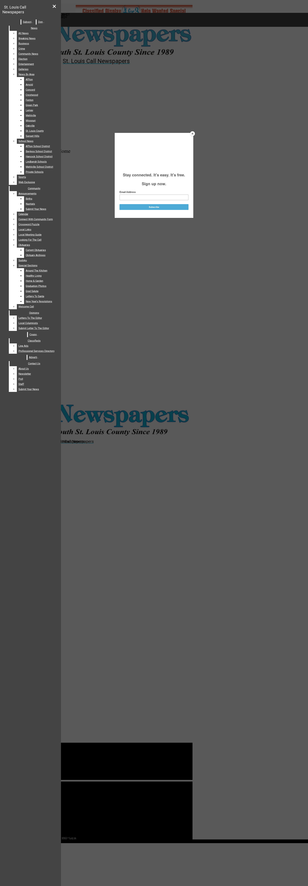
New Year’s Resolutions (39, 301)
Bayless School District (39, 151)
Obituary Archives (35, 255)
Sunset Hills (32, 136)
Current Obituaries (36, 250)
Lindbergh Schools (36, 161)
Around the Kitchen (36, 270)
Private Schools (34, 171)
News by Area (26, 74)
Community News (28, 53)
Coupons (34, 334)
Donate (42, 21)
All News (23, 33)
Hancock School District (39, 156)
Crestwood (32, 94)
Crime (21, 48)
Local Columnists (28, 323)
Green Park (32, 105)
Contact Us (34, 363)
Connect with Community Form (35, 219)
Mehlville (31, 115)
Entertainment (26, 64)
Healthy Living (34, 275)
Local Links (24, 229)
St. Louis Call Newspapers (14, 9)
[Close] (192, 133)
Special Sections (27, 265)
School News (25, 141)
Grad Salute (32, 291)
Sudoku (22, 260)
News (34, 28)
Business (23, 43)
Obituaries (24, 244)
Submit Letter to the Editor (33, 328)
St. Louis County (35, 130)
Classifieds (34, 340)
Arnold (29, 84)
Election (22, 59)
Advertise (34, 357)
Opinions (34, 312)
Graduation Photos (36, 286)
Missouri (31, 120)
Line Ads (23, 345)
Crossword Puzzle (28, 224)
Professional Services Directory (36, 351)
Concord (30, 89)
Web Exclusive (26, 182)
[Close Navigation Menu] (54, 6)
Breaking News (26, 38)
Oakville (30, 125)
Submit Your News (36, 209)
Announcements (27, 193)
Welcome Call (26, 306)
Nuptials (30, 203)
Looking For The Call (29, 239)
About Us (23, 368)
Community (34, 188)
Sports (22, 177)
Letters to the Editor (30, 318)
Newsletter (24, 373)
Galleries (23, 69)
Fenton (29, 100)
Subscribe (28, 21)
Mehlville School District (39, 166)
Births (29, 198)
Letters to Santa (35, 296)
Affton (29, 79)
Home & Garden (34, 280)
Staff (21, 384)
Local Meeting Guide (30, 234)
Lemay (29, 110)
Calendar (23, 214)
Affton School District (38, 146)
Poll (20, 378)
